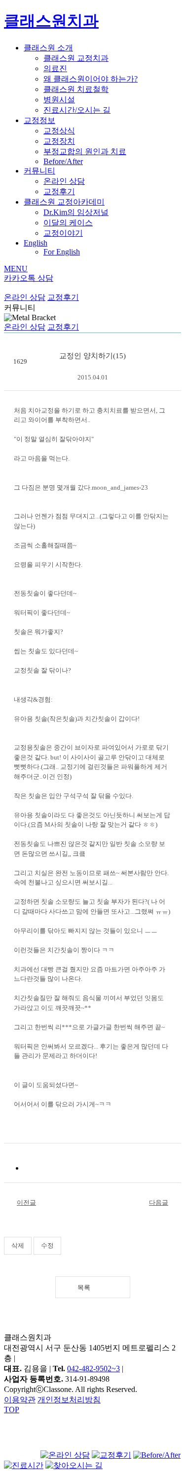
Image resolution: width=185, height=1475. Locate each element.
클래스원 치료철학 (76, 89)
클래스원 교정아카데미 (64, 202)
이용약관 (20, 1399)
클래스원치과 (51, 21)
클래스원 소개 (48, 47)
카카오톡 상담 (28, 278)
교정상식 (59, 130)
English (35, 243)
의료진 (55, 68)
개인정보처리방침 (69, 1399)
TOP (11, 1409)
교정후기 (59, 191)
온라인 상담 (64, 181)
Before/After (63, 161)
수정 (47, 1245)
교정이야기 (63, 233)
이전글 (26, 1202)
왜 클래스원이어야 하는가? (90, 79)
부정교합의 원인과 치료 (84, 151)
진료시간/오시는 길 (77, 110)
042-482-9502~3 (93, 1368)
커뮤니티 (39, 171)
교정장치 (59, 141)
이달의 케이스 (68, 222)
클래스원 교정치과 (76, 58)
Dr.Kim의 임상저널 (76, 212)
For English (61, 252)
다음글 (158, 1202)
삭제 (17, 1245)
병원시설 (59, 99)
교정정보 (39, 120)
